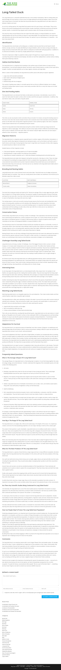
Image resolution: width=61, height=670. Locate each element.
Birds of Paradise (6, 634)
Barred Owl (4, 618)
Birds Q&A (4, 635)
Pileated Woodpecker (7, 651)
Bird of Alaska (5, 625)
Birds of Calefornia (6, 632)
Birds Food (4, 630)
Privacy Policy (29, 665)
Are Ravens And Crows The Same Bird (10, 609)
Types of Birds (5, 656)
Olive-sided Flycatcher (7, 649)
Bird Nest (4, 623)
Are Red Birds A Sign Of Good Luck (9, 604)
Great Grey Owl (5, 642)
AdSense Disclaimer (21, 665)
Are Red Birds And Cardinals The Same (10, 606)
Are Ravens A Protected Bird (8, 608)
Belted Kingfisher (6, 620)
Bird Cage (4, 622)
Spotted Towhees (6, 654)
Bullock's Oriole (5, 639)
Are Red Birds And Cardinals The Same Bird (11, 611)
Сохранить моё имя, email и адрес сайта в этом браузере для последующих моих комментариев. (29, 592)
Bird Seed (4, 627)
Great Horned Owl (6, 644)
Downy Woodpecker (6, 641)
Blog (3, 637)
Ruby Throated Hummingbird (8, 653)
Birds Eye (4, 628)
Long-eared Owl (5, 646)
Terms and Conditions (38, 665)
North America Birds (6, 647)
